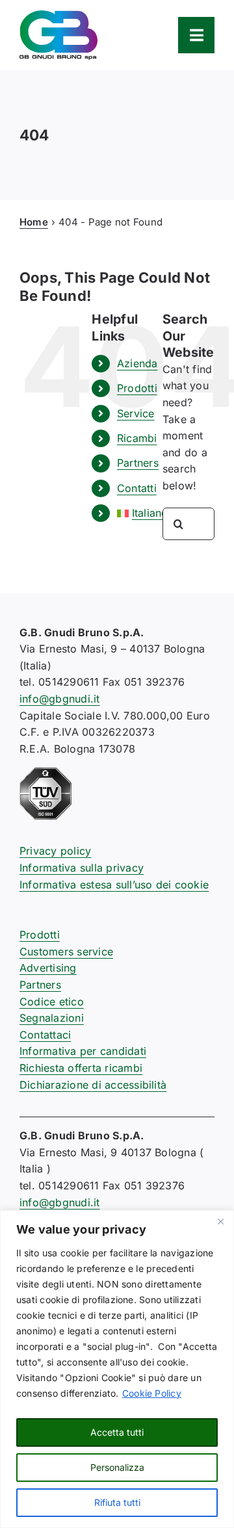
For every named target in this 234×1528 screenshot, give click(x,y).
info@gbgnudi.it (60, 698)
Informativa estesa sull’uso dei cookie (114, 884)
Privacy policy (55, 850)
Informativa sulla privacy (82, 867)
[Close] (220, 1221)
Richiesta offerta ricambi (81, 1067)
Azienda (137, 363)
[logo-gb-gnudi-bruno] (59, 15)
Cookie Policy (151, 1393)
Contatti (137, 488)
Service (136, 413)
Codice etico (52, 1001)
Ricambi (137, 438)
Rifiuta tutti (117, 1502)
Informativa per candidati (83, 1050)
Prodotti (137, 388)
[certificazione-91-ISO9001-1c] (46, 772)
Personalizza (117, 1467)
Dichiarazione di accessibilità (93, 1084)
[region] (117, 1369)
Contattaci (45, 1034)
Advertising (48, 967)
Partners (138, 462)
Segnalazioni (52, 1017)
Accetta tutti (117, 1432)
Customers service (66, 951)
